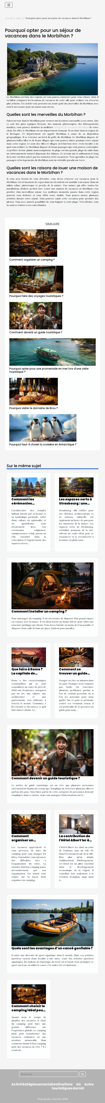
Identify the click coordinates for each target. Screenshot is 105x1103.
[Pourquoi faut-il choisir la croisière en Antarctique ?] (42, 428)
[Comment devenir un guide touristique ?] (35, 315)
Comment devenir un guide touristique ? (35, 332)
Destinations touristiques (62, 1086)
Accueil (8, 18)
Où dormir (78, 1086)
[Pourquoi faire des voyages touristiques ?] (36, 279)
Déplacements (38, 1084)
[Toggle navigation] (9, 5)
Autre (19, 18)
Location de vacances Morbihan (71, 127)
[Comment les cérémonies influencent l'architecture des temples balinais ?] (28, 487)
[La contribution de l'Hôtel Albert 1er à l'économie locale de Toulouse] (76, 824)
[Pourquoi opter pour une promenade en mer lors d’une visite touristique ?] (52, 352)
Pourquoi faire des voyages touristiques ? (36, 296)
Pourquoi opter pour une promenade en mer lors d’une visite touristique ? (49, 370)
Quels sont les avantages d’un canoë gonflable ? (52, 948)
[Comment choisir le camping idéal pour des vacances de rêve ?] (28, 994)
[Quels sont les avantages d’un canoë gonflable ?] (52, 922)
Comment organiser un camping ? (32, 260)
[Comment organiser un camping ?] (33, 243)
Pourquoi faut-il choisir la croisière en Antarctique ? (42, 444)
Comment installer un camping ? (39, 611)
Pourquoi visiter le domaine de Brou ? (33, 408)
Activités (18, 1084)
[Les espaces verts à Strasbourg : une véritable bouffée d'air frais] (76, 487)
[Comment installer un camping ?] (52, 585)
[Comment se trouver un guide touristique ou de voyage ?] (76, 657)
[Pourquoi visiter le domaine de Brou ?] (33, 391)
